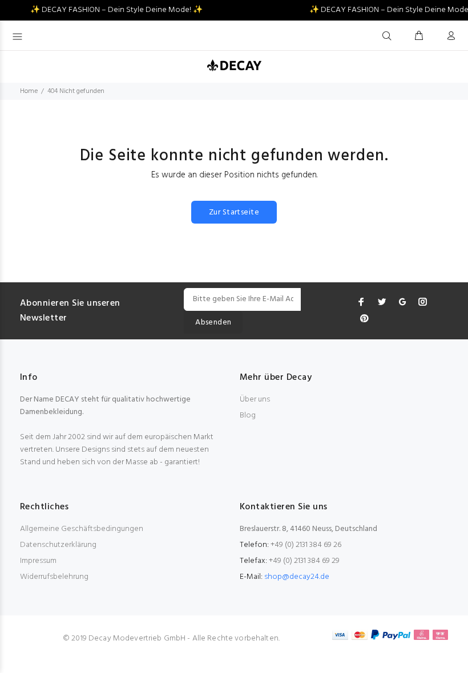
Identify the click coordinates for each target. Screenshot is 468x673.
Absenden (213, 322)
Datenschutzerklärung (58, 545)
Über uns (255, 399)
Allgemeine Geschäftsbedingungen (81, 529)
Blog (248, 415)
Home (29, 91)
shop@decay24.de (296, 576)
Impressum (38, 560)
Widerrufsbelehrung (54, 576)
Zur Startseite (234, 212)
